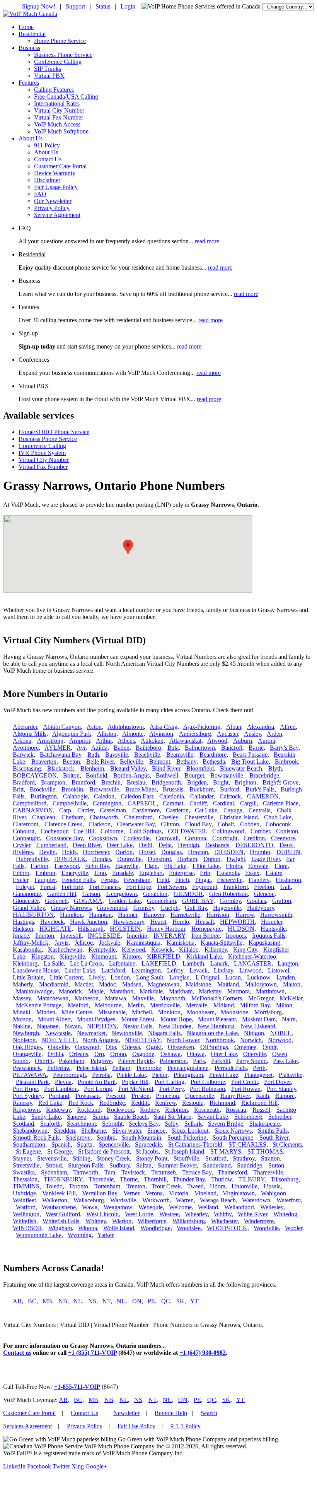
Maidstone (198, 984)
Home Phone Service (60, 41)
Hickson (23, 928)
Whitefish (24, 1221)
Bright (220, 782)
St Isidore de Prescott (104, 1151)
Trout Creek (166, 1186)
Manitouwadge (34, 991)
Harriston (217, 914)
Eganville (126, 866)
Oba (111, 1047)
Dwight (236, 859)
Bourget (194, 775)
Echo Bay (97, 866)
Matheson (87, 998)
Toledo (54, 1186)
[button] (128, 547)
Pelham (121, 1068)
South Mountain (141, 1137)
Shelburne (93, 1130)
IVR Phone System (42, 453)
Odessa (131, 1047)
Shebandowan (30, 1130)
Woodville (266, 1228)
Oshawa (170, 1054)
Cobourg (23, 831)
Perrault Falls (231, 1068)
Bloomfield (200, 768)
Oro (99, 1054)
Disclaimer (47, 180)
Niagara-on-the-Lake (212, 1033)
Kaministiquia (143, 942)
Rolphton (176, 1109)
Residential (32, 34)
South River (273, 1137)
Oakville (58, 1047)
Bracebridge (264, 775)
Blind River (166, 768)
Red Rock (80, 1102)
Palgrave (101, 1061)
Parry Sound (251, 1061)
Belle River (100, 761)
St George (59, 1151)
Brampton (53, 782)
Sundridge (249, 1165)
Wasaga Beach (218, 1200)
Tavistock (133, 1172)
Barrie (256, 747)
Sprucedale (148, 1144)
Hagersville (227, 907)
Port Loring (98, 1088)
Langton (288, 963)
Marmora (238, 991)
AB (17, 1301)
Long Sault (149, 977)
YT (194, 1301)
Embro (21, 873)
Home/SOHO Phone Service (54, 432)
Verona (154, 1193)
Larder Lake (80, 970)
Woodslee (189, 1228)
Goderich (56, 900)
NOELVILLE (59, 1040)
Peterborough (69, 1075)
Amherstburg (195, 733)
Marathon (121, 991)
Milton (284, 1005)
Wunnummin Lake (38, 1235)
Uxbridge (24, 1193)
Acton (94, 726)
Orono (118, 1054)
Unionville (244, 1186)
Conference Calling (58, 61)
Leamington (146, 970)
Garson (91, 894)
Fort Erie (72, 887)
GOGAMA (88, 900)
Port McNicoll (135, 1088)
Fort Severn (171, 887)
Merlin (136, 1005)
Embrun (45, 873)
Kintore (131, 956)
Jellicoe (84, 942)
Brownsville (104, 789)
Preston (140, 1095)
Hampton (100, 914)
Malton (291, 984)
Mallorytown (261, 984)
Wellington (26, 1214)
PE (151, 1301)
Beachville (147, 754)
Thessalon (25, 1179)
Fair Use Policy (136, 1426)
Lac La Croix (86, 963)
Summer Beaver (177, 1165)
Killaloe (188, 949)
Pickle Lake (131, 1075)
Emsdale (122, 873)
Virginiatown (239, 1193)
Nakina (22, 1026)
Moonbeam (201, 1012)
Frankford (235, 887)
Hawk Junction (88, 921)
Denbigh (188, 845)
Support (75, 6)
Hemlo (180, 921)
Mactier (84, 984)
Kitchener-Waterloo (252, 956)
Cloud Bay (198, 824)
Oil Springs (214, 1047)
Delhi (145, 845)
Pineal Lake (223, 1075)
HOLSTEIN (125, 928)
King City (245, 949)
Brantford (83, 782)
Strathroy (244, 1158)
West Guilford (63, 1214)
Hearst (158, 921)
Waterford (288, 1200)
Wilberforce (152, 1221)
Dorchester (96, 852)
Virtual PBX (49, 75)
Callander (201, 796)
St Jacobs (147, 1151)
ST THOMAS (265, 1151)
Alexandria (260, 726)
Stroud (54, 1165)
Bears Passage (250, 754)
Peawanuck (27, 1068)
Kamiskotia (180, 942)
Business (29, 47)
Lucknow (258, 977)
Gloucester (26, 900)
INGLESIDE (104, 935)
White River (252, 1214)
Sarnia (100, 1116)
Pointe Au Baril (97, 1082)
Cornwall (167, 838)
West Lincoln (102, 1214)
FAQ (40, 194)
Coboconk (278, 824)
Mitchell (142, 1012)
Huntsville (273, 928)
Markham (181, 991)
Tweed (195, 1186)
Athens (126, 740)
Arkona (22, 740)
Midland (223, 1005)
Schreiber (279, 1116)
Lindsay (223, 970)
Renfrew (165, 1102)
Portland (59, 1095)
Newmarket (91, 1033)
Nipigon (254, 1033)
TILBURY (251, 1179)
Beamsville (179, 754)
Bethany (186, 761)
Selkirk (193, 1123)
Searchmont (81, 1123)
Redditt (140, 1102)
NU (121, 1301)
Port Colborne (208, 1082)
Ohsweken (181, 1047)
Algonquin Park (71, 733)
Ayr (81, 747)
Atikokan (152, 740)
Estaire (274, 873)
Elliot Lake (206, 866)
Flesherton (288, 880)
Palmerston (173, 1061)
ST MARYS (225, 1151)
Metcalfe (196, 1005)
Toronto (78, 1186)
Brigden (197, 782)
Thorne (129, 1179)
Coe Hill (83, 831)
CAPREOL (142, 803)
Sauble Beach (131, 1116)
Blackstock (60, 768)
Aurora (266, 740)
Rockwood (120, 1109)
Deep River (87, 845)
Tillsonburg (284, 1179)
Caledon (104, 796)
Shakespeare (264, 1123)
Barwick (23, 754)
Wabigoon (273, 1193)
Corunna (195, 838)
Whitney (95, 1221)
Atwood (217, 740)
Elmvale (258, 866)
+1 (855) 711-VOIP (92, 1352)
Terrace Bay (196, 1172)
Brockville (42, 789)
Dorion (124, 852)
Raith (262, 1095)
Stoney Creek (113, 1158)
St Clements (287, 1144)
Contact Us (47, 159)
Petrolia (101, 1075)
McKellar (291, 998)
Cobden (249, 824)
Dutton (211, 859)
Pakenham (71, 1061)
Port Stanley (281, 1088)
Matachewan (52, 998)
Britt (18, 789)
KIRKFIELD (163, 956)
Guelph (169, 907)
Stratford (216, 1158)
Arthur (104, 740)
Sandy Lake (46, 1116)
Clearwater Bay (136, 824)
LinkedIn (14, 1466)
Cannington (107, 803)
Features (29, 82)
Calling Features (54, 89)
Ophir (269, 1047)
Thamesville (268, 1172)
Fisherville (229, 880)
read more (207, 241)
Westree (169, 1214)
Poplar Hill (135, 1082)
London (120, 977)
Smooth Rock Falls (36, 1137)
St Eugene (28, 1151)
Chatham (72, 817)
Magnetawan (163, 984)
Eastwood (67, 866)
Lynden (285, 977)
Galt (285, 887)
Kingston (42, 956)
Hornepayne (206, 928)
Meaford (78, 1005)
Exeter (20, 880)
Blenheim (92, 768)
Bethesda (214, 761)
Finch (182, 880)
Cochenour (54, 831)
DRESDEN (229, 852)
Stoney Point (151, 1158)
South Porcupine (233, 1137)
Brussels (173, 789)
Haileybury (260, 907)
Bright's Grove (280, 782)
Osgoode (143, 1054)
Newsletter (126, 1413)
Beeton (71, 761)
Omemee (245, 1047)
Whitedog (285, 1214)
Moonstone (234, 1012)
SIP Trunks (47, 68)
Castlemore (146, 810)
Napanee (47, 1026)
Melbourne (108, 1005)
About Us (31, 138)
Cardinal (223, 803)
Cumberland (51, 845)
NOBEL (280, 1033)
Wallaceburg (88, 1200)
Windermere (259, 1221)
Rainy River (235, 1095)
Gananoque (27, 894)
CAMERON (263, 796)
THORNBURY (63, 1179)
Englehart (151, 873)
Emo (100, 873)
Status (102, 6)
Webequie (150, 1207)
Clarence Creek (63, 824)
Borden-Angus (131, 775)
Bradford (24, 782)
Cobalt (226, 824)
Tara (109, 1172)
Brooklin (72, 789)
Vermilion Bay (99, 1193)
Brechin (111, 782)
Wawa (89, 1207)
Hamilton (71, 914)
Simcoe (156, 1130)
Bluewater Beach (241, 768)
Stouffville (186, 1158)
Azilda (99, 747)
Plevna (63, 1082)
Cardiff (198, 803)
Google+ (96, 1466)
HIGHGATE (55, 928)
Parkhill (220, 1061)
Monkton (169, 1012)
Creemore (283, 838)
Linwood (250, 970)
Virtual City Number (59, 110)
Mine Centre (76, 1012)
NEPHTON (102, 1026)
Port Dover (277, 1082)
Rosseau (236, 1109)
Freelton (264, 887)
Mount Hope (176, 1019)
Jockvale (109, 942)
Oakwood (87, 1047)
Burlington (44, 796)
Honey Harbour (166, 928)
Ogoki (154, 1047)
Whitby (223, 1214)
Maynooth (172, 998)
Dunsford (159, 859)
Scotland (23, 1123)
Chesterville (198, 817)
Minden (45, 1012)
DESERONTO (254, 845)
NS (92, 1301)
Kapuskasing (264, 942)
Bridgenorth (166, 782)
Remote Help (171, 1413)
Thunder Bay (189, 1179)
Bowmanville (226, 775)
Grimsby (143, 907)
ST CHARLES (247, 1144)
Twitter (61, 1466)
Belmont (159, 761)
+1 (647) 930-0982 (202, 1352)
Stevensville (51, 1158)
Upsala (272, 1186)
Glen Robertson (228, 894)
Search (209, 1413)
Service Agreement (57, 215)
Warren (185, 1200)
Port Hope (25, 1088)
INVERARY (169, 935)
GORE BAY (197, 900)
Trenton (135, 1186)
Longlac (179, 977)
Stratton (270, 1158)
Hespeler (271, 921)
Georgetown (121, 894)
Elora (281, 866)
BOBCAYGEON (35, 775)
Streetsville (26, 1165)
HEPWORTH (237, 921)
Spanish (61, 1144)
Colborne (112, 831)
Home (26, 27)
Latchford (113, 970)
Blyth (275, 768)
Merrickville (165, 1005)
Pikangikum (188, 1075)
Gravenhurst (112, 907)
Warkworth (156, 1200)
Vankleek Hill (59, 1193)
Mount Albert (54, 1019)
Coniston (287, 831)
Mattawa (115, 998)
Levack (198, 970)
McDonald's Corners (216, 998)
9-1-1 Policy (185, 1426)
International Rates (57, 103)
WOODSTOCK (227, 1228)
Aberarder (25, 726)
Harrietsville (185, 914)
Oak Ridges (27, 1047)
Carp (65, 810)
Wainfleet (24, 1200)
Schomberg (248, 1116)
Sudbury (119, 1165)
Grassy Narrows (71, 907)
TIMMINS (26, 1186)
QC (165, 1301)
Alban (233, 726)
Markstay (210, 991)
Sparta (84, 1144)
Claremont (25, 824)
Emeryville (74, 873)
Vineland (205, 1193)
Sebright (112, 1123)
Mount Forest (137, 1019)
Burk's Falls (259, 789)
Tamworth (85, 1172)
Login (128, 6)
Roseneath (207, 1109)
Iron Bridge (205, 935)
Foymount (204, 887)
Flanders (259, 880)
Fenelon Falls (78, 880)
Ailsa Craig (163, 726)
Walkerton (54, 1200)
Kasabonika (27, 949)
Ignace (21, 935)
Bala (173, 747)
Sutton (276, 1165)
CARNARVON (33, 810)
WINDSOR (27, 1228)
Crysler (21, 845)
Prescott (115, 1095)
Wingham (60, 1228)
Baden (122, 747)
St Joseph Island (184, 1151)
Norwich (251, 1040)
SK (180, 1301)
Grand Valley (29, 907)
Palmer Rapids (135, 1061)
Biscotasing (27, 768)
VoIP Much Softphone (61, 131)
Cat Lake (206, 810)
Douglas (171, 852)
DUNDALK (70, 859)
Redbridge (112, 1102)
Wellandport (239, 1207)
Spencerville (114, 1144)
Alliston (106, 733)
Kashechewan (65, 949)
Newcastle (58, 1033)
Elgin (151, 866)
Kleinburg (25, 963)
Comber (260, 831)
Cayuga (232, 810)
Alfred (288, 726)
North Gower (183, 1040)
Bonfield (96, 775)
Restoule (192, 1102)
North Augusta (101, 1040)
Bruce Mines (141, 789)
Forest (47, 887)
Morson (22, 1019)
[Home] (30, 13)
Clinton (170, 824)
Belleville (131, 761)
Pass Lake (285, 1061)
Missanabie (112, 1012)
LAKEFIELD (158, 963)
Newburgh (26, 1033)
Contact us (17, 1352)
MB (47, 1301)
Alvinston (161, 733)
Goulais (256, 900)
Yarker (105, 1235)
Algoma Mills (29, 733)
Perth (259, 1068)
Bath (93, 754)
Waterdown (256, 1200)
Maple (96, 991)
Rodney (149, 1109)
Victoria (178, 1193)
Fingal (203, 880)
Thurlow (221, 1179)
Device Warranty (54, 173)
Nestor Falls (137, 1026)
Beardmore (213, 754)
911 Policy (47, 145)
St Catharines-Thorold (195, 1144)
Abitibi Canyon (62, 726)
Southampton (29, 1144)
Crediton (254, 838)
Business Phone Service (63, 54)
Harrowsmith (276, 914)
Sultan (144, 1165)
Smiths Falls (273, 1130)
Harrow (244, 914)
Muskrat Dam (259, 1019)
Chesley (168, 817)
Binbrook (286, 761)
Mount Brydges (96, 1019)
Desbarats (217, 845)
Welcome (180, 1207)
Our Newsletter (53, 201)
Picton (159, 1075)
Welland (208, 1207)
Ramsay (22, 1102)
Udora (217, 1186)
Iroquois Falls (268, 935)
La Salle (54, 963)
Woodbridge (155, 1228)
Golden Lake (125, 900)
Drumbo (260, 852)
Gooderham (161, 900)
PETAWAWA (30, 1075)
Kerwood (133, 949)
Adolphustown (125, 726)
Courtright (224, 838)
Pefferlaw (58, 1068)
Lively (96, 977)
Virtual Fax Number (58, 117)
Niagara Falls (164, 1033)
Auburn (242, 740)
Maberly (23, 984)
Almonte (132, 733)
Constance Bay (64, 838)
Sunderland (217, 1165)
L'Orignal (207, 977)
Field (163, 880)
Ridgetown (26, 1109)
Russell (261, 1109)
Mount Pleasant (217, 1019)
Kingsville (72, 956)
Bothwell (167, 775)
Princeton (167, 1095)
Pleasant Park (32, 1082)
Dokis (69, 852)
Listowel (278, 970)
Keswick (162, 949)
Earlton (39, 866)
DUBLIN (288, 852)
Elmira (234, 866)
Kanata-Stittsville (221, 942)
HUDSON (241, 928)
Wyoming (80, 1235)
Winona (87, 1228)
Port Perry (171, 1088)
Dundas (101, 859)
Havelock (52, 921)
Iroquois (236, 935)
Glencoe (264, 894)
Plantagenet (258, 1075)
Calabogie (75, 796)
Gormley (230, 900)
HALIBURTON (33, 914)
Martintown (270, 991)
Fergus (109, 880)
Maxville (143, 998)
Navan (73, 1026)
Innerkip (137, 935)
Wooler (293, 1228)
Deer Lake (120, 845)
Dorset (147, 852)
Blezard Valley (128, 768)
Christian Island (239, 817)
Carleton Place (280, 803)
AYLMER (57, 747)
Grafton (281, 900)
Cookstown (103, 838)
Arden (274, 733)
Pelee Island (91, 1068)
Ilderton (44, 935)
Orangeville (27, 1054)
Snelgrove (78, 1137)
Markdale (151, 991)
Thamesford (232, 1172)
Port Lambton (61, 1088)
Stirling (81, 1158)
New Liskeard (257, 1026)
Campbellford (29, 803)
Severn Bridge (225, 1123)
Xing (78, 1466)
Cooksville (136, 838)
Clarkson (100, 824)
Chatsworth (104, 817)
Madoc (107, 984)
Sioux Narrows (233, 1130)
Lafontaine (122, 963)
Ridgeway (58, 1109)
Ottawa (196, 1054)
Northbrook (219, 1040)
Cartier (85, 810)
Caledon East (137, 796)
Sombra (106, 1137)
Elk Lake (175, 866)
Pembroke (148, 1068)
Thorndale (101, 1179)
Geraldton (155, 894)
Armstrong (50, 740)
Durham (187, 859)
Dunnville (129, 859)
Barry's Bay (284, 747)
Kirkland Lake (204, 956)
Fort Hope (138, 887)
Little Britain (28, 977)
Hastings (23, 921)
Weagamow (118, 1207)
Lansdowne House (36, 970)
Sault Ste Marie (172, 1116)
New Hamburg (216, 1026)
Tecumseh (163, 1172)
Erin (205, 873)
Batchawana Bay (60, 754)
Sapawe (76, 1116)
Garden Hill (61, 894)
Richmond (222, 1102)
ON (136, 1301)
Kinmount (103, 956)
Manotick (70, 991)
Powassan (87, 1095)
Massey (22, 998)
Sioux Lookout (190, 1130)
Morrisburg (268, 1012)
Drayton (198, 852)
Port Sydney (28, 1095)
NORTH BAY (142, 1040)
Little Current (66, 977)
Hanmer (127, 914)
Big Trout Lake (250, 761)
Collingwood (228, 831)
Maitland (228, 984)
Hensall (204, 921)
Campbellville (70, 803)
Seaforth (50, 1123)
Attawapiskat (185, 740)
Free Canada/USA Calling (66, 96)
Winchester (224, 1221)
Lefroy (175, 970)
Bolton (71, 775)
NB (62, 1301)
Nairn (289, 1019)
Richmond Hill (259, 1102)
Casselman (113, 810)
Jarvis (61, 942)
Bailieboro (148, 747)
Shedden (64, 1130)
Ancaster (227, 733)
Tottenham (107, 1186)
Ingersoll (71, 935)
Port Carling (169, 1082)
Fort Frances (104, 887)
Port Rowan (246, 1088)
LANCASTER (252, 963)
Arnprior (79, 740)
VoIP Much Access (57, 124)
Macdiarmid (53, 984)
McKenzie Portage (38, 1005)
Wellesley (271, 1207)
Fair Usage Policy (56, 187)
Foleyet (25, 887)
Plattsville (290, 1075)
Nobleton (24, 1040)
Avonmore (26, 747)
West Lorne (139, 1214)
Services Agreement (27, 1426)
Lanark (219, 963)
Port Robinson (207, 1088)
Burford (229, 789)
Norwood (279, 1040)
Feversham (137, 880)
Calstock (230, 796)
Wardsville (123, 1200)
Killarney (216, 949)
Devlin (47, 852)
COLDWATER (187, 831)
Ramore (285, 1095)
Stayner (22, 1158)
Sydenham (54, 1172)
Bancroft (231, 747)
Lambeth (193, 963)
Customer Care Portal (60, 166)
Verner (131, 1193)
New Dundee (174, 1026)
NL (77, 1301)
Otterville (254, 1054)
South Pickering (186, 1137)
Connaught (26, 838)
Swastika (24, 1172)
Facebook (39, 1466)
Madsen (131, 984)
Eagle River (265, 859)
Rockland (89, 1109)
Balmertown (200, 747)
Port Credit (244, 1082)
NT (106, 1301)
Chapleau (43, 817)
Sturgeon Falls (85, 1165)
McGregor (260, 998)
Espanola (227, 873)
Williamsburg (188, 1221)
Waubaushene (59, 1207)
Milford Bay (255, 1005)
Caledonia (171, 796)
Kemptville (102, 949)
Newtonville (127, 1033)
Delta (165, 845)
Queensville (199, 1095)
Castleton (177, 810)
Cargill (248, 803)
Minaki (21, 1012)
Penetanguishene (187, 1068)
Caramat (173, 803)
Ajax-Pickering (201, 726)
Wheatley (196, 1214)
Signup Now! (38, 6)
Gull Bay (196, 907)
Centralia (260, 810)
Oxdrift (44, 1061)
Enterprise (181, 873)
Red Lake (50, 1102)
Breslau (136, 782)
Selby (171, 1123)
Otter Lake (224, 1054)
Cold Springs (146, 831)
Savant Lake (213, 1116)
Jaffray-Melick (30, 942)
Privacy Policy (52, 208)
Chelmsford (138, 817)
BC (32, 1301)
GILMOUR (188, 894)
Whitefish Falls (61, 1221)
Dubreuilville (32, 859)
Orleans (78, 1054)
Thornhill (155, 1179)
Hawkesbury (128, 921)
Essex (252, 873)
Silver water (126, 1130)
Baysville (116, 754)
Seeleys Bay (143, 1123)
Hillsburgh (91, 928)
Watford (26, 1207)
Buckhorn (201, 789)
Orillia (55, 1054)
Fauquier (45, 880)
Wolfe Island (118, 1228)
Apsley (252, 733)
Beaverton (43, 761)
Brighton (245, 782)
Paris (199, 1061)
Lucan (233, 977)
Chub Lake (277, 817)
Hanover (153, 914)
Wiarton (121, 1221)
